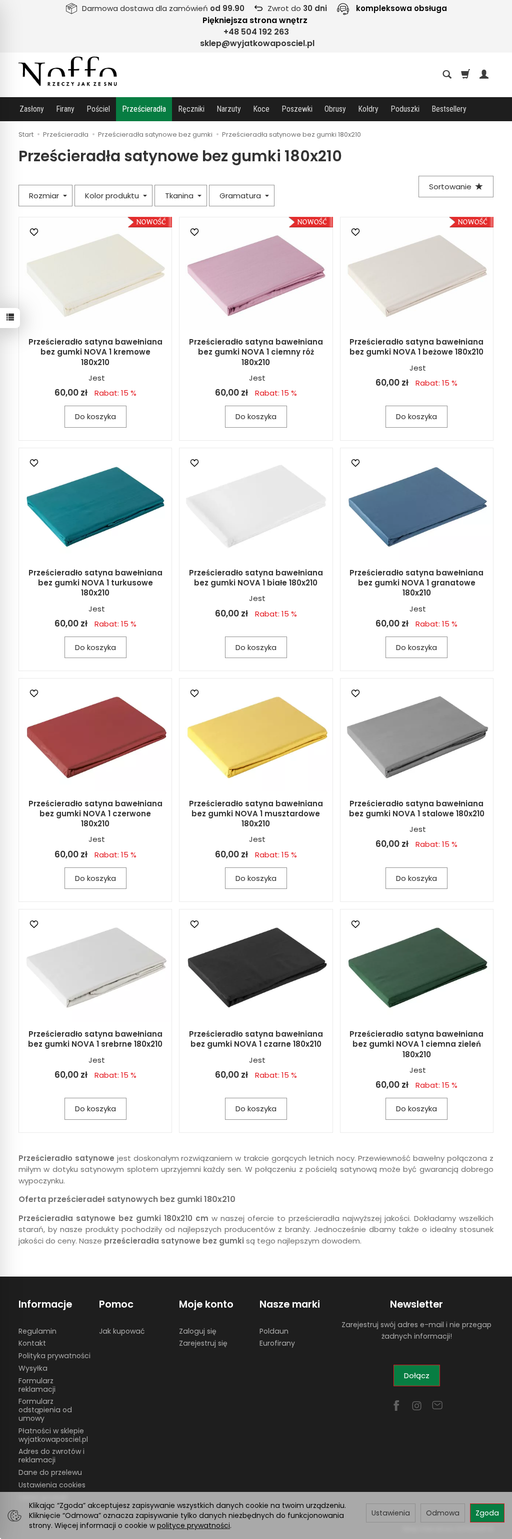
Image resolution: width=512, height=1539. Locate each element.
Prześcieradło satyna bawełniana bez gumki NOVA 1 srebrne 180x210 (95, 1039)
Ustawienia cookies (52, 1485)
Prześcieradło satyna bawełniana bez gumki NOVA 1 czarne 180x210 (256, 1039)
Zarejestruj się (203, 1343)
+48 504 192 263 (256, 32)
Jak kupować (121, 1331)
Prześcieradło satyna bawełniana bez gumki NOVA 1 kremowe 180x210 (95, 352)
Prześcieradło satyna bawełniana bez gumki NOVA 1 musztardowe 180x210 (256, 813)
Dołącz (417, 1375)
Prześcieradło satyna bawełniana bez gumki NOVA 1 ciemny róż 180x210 (256, 352)
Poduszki (405, 109)
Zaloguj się (197, 1331)
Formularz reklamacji (37, 1385)
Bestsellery (449, 109)
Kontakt (32, 1343)
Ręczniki (191, 109)
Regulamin (37, 1331)
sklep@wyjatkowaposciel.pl (257, 43)
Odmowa (443, 1513)
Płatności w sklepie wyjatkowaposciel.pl (53, 1435)
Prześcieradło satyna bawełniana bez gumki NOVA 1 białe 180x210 (256, 577)
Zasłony (32, 109)
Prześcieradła (144, 109)
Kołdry (368, 109)
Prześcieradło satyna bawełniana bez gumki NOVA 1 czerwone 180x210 (95, 813)
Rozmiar (45, 195)
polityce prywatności (193, 1525)
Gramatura (241, 195)
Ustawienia (391, 1513)
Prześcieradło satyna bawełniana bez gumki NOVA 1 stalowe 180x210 (416, 808)
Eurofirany (277, 1343)
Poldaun (274, 1331)
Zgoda (487, 1513)
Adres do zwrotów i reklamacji (51, 1455)
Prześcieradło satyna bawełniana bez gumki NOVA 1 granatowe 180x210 (417, 582)
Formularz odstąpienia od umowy (45, 1409)
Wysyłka (33, 1368)
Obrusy (335, 109)
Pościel (98, 109)
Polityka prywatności (54, 1356)
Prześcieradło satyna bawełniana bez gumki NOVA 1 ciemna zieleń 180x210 (417, 1044)
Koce (261, 109)
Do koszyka (95, 416)
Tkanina (180, 195)
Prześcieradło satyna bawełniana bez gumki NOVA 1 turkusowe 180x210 (95, 582)
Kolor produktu (113, 195)
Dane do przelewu (50, 1472)
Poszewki (297, 109)
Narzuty (228, 109)
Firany (65, 109)
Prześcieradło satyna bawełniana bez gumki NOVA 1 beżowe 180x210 (417, 347)
